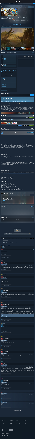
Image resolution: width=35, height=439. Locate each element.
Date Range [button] (17, 238)
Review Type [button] (2, 238)
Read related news (4, 84)
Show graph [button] (31, 238)
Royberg (4, 323)
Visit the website (4, 77)
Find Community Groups (5, 87)
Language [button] (13, 238)
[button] (2, 4)
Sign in (1, 52)
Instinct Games (20, 24)
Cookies (17, 424)
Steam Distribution (4, 424)
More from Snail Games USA (8, 193)
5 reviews (4, 324)
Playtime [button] (22, 238)
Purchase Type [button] (8, 238)
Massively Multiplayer (10, 70)
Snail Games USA (20, 25)
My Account (24, 424)
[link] (26, 125)
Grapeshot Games (15, 24)
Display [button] (26, 238)
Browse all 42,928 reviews (17, 410)
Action (4, 70)
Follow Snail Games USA (8, 198)
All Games (2, 5)
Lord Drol (4, 246)
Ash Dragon (4, 274)
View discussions (4, 85)
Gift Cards (3, 426)
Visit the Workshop (4, 86)
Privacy (17, 420)
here (15, 219)
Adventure (6, 70)
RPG (13, 70)
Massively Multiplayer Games (7, 5)
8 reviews (4, 247)
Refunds (17, 426)
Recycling (11, 424)
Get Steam (24, 420)
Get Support (24, 423)
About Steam (3, 420)
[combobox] (25, 3)
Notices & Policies (18, 423)
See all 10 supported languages (22, 61)
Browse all (32, 128)
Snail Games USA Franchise (14, 5)
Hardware (11, 423)
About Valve (11, 420)
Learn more (24, 101)
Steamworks (3, 423)
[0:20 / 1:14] (17, 37)
